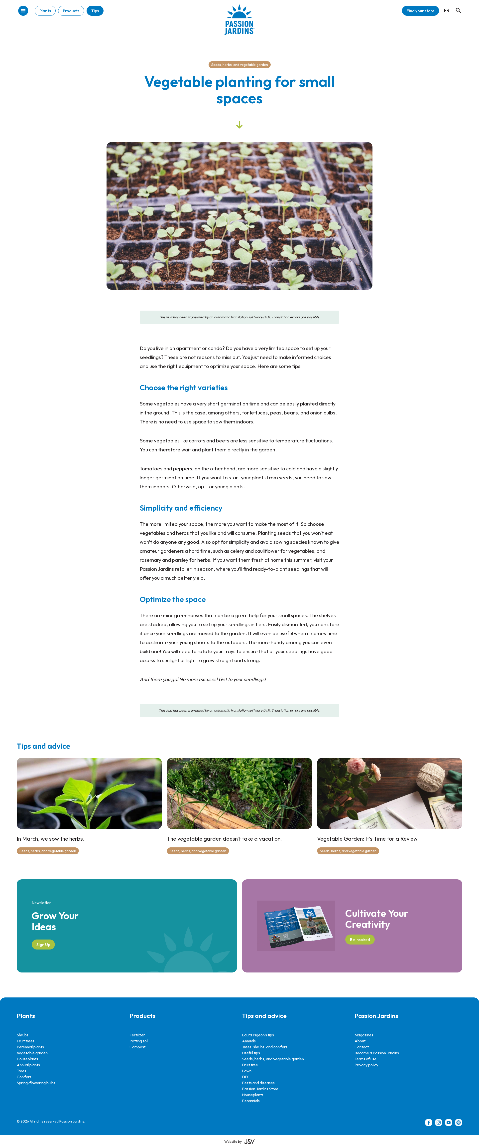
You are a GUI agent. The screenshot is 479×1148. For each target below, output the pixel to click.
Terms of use (365, 1058)
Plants (45, 10)
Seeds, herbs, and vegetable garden (239, 64)
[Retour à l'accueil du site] (239, 23)
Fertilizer (137, 1034)
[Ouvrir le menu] (23, 11)
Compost (137, 1046)
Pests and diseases (258, 1082)
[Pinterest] (458, 1123)
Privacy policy (366, 1064)
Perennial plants (30, 1046)
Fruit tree (250, 1064)
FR (446, 10)
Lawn (246, 1070)
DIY (245, 1076)
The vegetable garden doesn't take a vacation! (224, 838)
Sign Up (43, 944)
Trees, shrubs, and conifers (264, 1046)
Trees (21, 1070)
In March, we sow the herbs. (51, 838)
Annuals (249, 1040)
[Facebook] (428, 1123)
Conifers (24, 1076)
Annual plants (28, 1064)
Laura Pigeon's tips (258, 1034)
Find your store (420, 10)
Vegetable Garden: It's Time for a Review (367, 838)
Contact (362, 1046)
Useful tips (251, 1052)
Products (71, 10)
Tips (95, 10)
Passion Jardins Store (260, 1088)
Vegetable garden (32, 1052)
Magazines (364, 1034)
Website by (233, 1141)
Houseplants (27, 1058)
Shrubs (22, 1034)
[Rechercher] (456, 5)
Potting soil (138, 1040)
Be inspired (360, 939)
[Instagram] (438, 1123)
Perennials (251, 1100)
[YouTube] (448, 1123)
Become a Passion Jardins (377, 1052)
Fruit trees (25, 1040)
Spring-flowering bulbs (36, 1082)
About (360, 1040)
